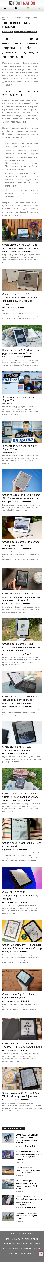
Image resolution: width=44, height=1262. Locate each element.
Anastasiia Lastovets (9, 706)
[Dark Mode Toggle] (41, 1253)
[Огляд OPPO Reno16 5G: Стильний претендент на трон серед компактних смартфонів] (8, 1200)
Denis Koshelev (7, 753)
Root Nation (6, 18)
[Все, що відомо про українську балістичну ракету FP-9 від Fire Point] (8, 1170)
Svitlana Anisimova (9, 251)
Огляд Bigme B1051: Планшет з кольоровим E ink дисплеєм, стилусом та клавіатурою (19, 700)
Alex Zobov (6, 307)
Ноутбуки (33, 32)
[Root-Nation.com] (22, 3)
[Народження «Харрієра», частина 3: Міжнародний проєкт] (8, 1216)
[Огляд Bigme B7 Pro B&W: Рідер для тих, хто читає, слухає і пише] (22, 230)
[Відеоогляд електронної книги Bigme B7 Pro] (22, 432)
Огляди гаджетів (17, 18)
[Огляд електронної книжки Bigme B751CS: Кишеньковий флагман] (22, 480)
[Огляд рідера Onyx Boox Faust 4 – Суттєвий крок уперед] (22, 980)
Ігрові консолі (7, 32)
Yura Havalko (7, 403)
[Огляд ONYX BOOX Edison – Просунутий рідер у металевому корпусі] (22, 878)
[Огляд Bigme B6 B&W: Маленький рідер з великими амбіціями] (22, 336)
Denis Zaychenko (8, 502)
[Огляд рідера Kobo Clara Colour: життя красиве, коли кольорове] (22, 779)
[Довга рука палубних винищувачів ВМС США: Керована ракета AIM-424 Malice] (8, 1184)
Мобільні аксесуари (21, 32)
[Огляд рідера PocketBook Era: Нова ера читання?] (22, 829)
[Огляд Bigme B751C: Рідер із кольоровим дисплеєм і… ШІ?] (22, 732)
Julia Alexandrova (8, 548)
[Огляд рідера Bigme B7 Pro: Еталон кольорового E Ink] (22, 527)
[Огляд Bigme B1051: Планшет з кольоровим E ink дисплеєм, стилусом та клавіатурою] (22, 682)
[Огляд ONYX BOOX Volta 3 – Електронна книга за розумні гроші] (22, 1029)
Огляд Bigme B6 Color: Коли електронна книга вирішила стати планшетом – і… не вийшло (21, 597)
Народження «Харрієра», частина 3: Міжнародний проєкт (26, 1215)
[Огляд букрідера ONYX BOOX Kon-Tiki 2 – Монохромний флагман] (22, 1078)
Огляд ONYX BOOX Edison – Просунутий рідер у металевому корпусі (20, 895)
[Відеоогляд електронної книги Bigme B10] (22, 382)
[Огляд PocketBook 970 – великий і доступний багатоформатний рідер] (22, 931)
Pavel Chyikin (7, 952)
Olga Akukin (6, 850)
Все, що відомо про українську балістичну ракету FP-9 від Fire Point (29, 1170)
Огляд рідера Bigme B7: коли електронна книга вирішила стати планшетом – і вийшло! (21, 647)
